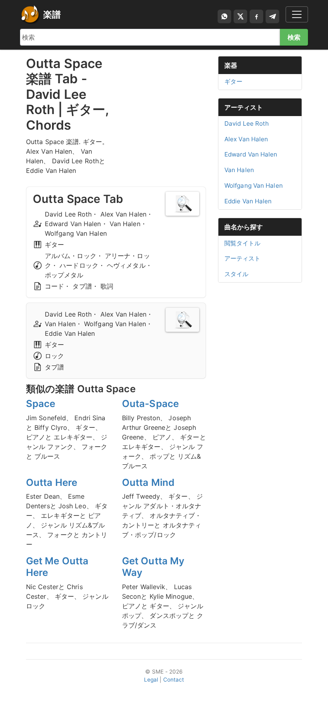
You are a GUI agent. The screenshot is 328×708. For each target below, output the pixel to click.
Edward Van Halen (251, 154)
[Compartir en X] (240, 16)
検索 (294, 37)
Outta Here (51, 482)
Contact (173, 679)
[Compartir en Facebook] (256, 16)
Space (41, 403)
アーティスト (243, 107)
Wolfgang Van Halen (253, 185)
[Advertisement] (164, 96)
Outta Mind (148, 482)
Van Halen (239, 170)
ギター (233, 81)
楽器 (230, 65)
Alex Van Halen (246, 139)
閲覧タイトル (242, 243)
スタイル (236, 274)
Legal (151, 679)
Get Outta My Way (153, 566)
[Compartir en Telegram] (272, 16)
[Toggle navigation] (297, 14)
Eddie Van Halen (248, 201)
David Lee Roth (246, 123)
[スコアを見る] (182, 204)
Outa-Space (150, 403)
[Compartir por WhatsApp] (224, 16)
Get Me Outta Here (57, 566)
